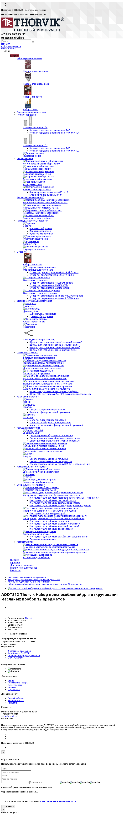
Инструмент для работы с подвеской (49, 521)
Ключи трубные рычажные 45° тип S (49, 192)
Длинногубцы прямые (41, 316)
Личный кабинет (16, 698)
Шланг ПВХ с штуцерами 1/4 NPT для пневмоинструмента (60, 394)
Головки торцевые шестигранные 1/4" (50, 130)
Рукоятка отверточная (41, 233)
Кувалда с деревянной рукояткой (47, 409)
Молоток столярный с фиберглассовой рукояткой (56, 425)
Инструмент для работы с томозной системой (54, 526)
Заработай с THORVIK (19, 653)
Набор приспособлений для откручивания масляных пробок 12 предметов (45, 584)
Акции (11, 680)
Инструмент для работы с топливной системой (55, 503)
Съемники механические (43, 539)
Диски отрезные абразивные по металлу (51, 435)
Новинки (12, 687)
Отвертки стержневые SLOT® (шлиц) (50, 288)
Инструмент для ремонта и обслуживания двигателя (34, 579)
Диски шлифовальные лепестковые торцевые (55, 440)
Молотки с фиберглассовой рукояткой (50, 422)
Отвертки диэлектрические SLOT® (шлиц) (52, 275)
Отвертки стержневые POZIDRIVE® (49, 285)
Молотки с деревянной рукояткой (48, 420)
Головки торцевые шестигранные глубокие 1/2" (55, 150)
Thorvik (28, 618)
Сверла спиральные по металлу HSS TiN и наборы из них (60, 464)
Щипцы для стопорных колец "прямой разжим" (55, 347)
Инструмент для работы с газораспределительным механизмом (64, 497)
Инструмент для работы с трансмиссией (51, 529)
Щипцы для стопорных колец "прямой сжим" (53, 350)
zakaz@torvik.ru (9, 716)
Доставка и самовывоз (19, 651)
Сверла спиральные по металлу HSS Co (51, 461)
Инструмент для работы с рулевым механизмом (55, 523)
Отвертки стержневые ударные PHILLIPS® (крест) (56, 295)
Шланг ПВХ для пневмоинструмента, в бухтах (54, 391)
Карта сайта (14, 689)
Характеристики (18, 634)
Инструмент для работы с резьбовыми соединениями (59, 536)
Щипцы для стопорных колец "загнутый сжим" (54, 344)
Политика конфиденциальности (24, 655)
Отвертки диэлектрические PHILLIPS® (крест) (54, 272)
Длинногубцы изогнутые (43, 314)
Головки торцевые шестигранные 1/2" (50, 148)
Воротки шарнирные (40, 231)
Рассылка (12, 703)
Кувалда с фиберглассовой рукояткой (50, 412)
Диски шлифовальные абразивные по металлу (55, 438)
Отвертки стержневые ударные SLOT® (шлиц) (54, 298)
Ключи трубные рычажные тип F (47, 194)
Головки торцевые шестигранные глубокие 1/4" (55, 132)
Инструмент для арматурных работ (48, 513)
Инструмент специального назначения (27, 577)
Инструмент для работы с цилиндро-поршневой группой (60, 505)
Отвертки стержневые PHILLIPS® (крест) (51, 282)
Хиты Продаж (15, 685)
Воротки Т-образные (41, 228)
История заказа (16, 700)
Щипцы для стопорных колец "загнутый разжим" (56, 342)
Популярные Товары (18, 682)
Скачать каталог (16, 658)
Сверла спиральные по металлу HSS (49, 459)
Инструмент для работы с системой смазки (53, 500)
